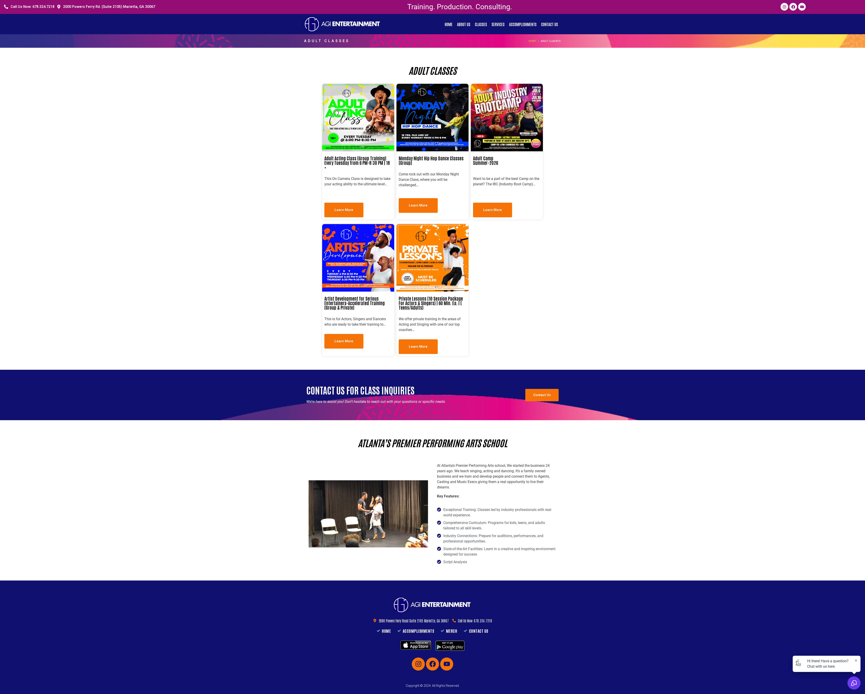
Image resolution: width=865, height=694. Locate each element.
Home (449, 24)
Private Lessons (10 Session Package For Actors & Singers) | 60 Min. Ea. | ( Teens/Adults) (431, 302)
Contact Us (549, 24)
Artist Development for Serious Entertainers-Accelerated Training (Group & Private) (354, 302)
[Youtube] (802, 7)
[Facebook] (793, 7)
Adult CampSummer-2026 (485, 160)
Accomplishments (523, 24)
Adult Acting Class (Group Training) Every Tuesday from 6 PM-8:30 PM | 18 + (357, 162)
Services (498, 24)
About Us (463, 24)
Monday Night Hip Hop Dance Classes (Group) (431, 160)
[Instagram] (784, 7)
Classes (481, 24)
